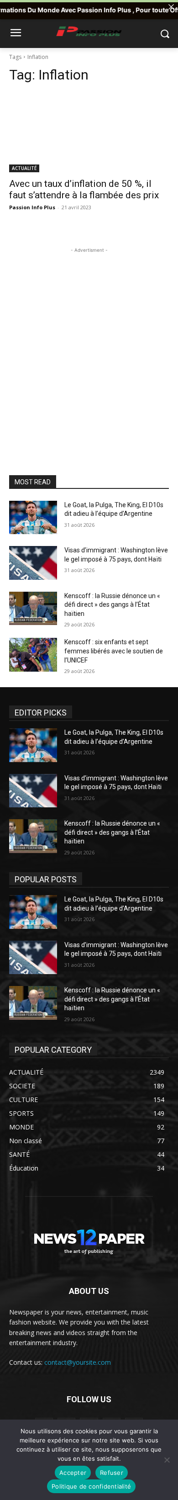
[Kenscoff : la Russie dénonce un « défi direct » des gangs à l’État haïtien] (33, 608)
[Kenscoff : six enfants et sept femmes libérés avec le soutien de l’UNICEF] (33, 655)
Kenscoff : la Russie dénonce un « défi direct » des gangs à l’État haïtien (112, 604)
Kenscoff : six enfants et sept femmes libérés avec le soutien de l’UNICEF (113, 650)
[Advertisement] (89, 344)
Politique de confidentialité (91, 1486)
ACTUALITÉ (24, 168)
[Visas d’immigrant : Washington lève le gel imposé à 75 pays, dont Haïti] (33, 563)
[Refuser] (166, 1459)
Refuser (111, 1472)
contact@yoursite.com (77, 1362)
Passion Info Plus (32, 207)
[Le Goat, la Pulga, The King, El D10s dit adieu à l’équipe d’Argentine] (33, 518)
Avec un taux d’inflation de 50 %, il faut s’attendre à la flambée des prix (84, 189)
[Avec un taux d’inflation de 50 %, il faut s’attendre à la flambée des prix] (89, 132)
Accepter (72, 1472)
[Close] (171, 7)
